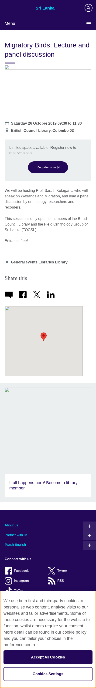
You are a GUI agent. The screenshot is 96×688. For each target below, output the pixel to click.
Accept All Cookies (48, 657)
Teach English (15, 544)
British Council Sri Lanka (16, 8)
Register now (47, 167)
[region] (48, 639)
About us (11, 525)
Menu (10, 23)
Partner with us (16, 535)
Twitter (62, 570)
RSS (60, 580)
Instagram (21, 580)
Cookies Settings (48, 674)
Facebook (21, 570)
